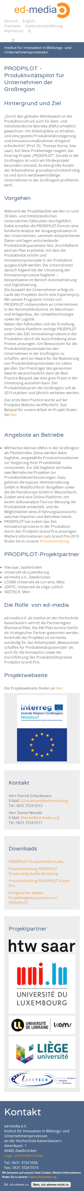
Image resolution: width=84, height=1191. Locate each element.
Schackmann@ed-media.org (44, 800)
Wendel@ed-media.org (40, 817)
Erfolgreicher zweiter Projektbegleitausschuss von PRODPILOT (33, 897)
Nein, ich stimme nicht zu (51, 1184)
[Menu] (17, 37)
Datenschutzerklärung (44, 25)
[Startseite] (42, 10)
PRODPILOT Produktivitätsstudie (36, 861)
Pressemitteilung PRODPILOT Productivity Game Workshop (33, 871)
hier (13, 414)
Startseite (12, 25)
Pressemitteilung (54, 541)
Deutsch (11, 21)
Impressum (14, 30)
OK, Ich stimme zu (16, 1184)
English (29, 21)
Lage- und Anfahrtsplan (24, 1155)
